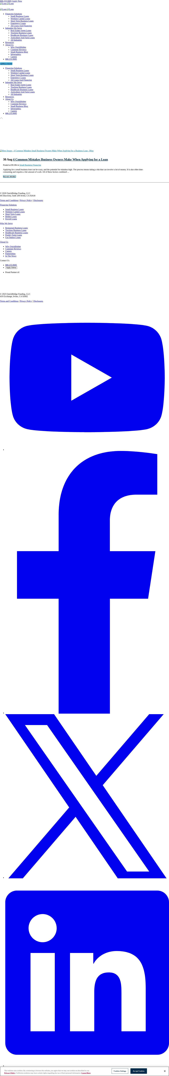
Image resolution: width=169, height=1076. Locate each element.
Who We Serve (6, 223)
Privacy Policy (26, 200)
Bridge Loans (11, 216)
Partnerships (10, 253)
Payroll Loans (11, 219)
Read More (9, 176)
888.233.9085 (6, 1)
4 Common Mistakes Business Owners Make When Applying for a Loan (60, 159)
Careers (8, 251)
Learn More (86, 1073)
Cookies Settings (120, 1071)
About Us (4, 242)
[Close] (165, 1071)
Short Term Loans (12, 214)
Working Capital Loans (15, 212)
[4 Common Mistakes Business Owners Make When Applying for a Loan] (46, 151)
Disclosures (38, 200)
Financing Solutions (8, 205)
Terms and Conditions (9, 200)
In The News (10, 256)
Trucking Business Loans (15, 230)
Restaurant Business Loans (16, 228)
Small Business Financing (30, 165)
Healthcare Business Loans (16, 233)
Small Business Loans (14, 209)
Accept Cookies (138, 1071)
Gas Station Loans (13, 237)
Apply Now (17, 1)
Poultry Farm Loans (13, 235)
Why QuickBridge (13, 246)
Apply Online (11, 268)
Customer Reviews (13, 249)
